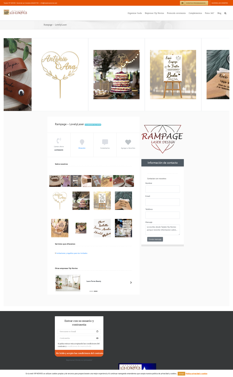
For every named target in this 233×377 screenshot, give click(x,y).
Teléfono (149, 209)
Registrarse (70, 360)
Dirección (82, 148)
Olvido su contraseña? (84, 360)
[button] (225, 13)
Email (147, 196)
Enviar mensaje (155, 239)
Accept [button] (181, 374)
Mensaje (148, 222)
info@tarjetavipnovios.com (48, 3)
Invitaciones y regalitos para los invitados (71, 253)
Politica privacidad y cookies (196, 373)
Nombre (148, 183)
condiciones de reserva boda (79, 346)
